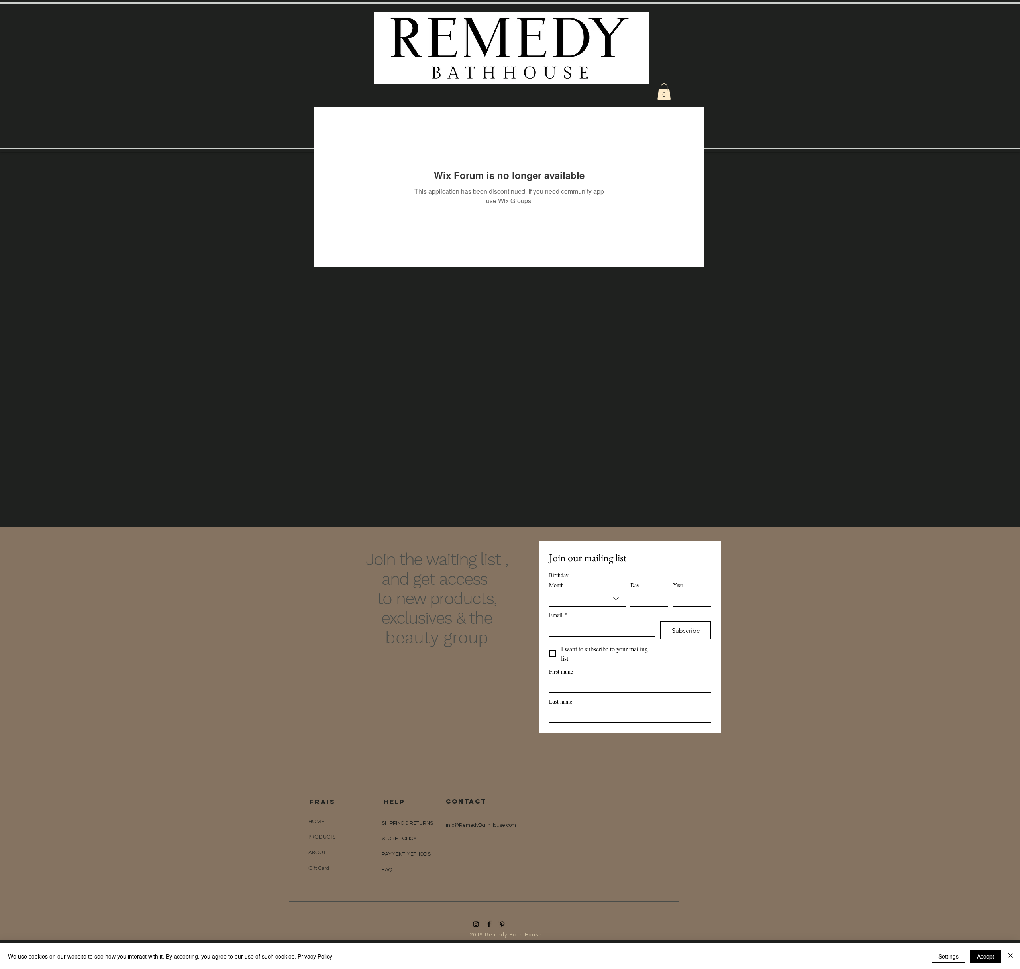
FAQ (387, 870)
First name (561, 671)
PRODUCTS (321, 837)
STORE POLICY (400, 838)
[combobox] (587, 599)
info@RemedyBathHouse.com (481, 825)
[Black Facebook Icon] (489, 924)
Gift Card (318, 868)
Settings (948, 956)
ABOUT (317, 852)
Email (558, 614)
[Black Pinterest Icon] (502, 924)
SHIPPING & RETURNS (407, 823)
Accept (985, 956)
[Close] (1010, 956)
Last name (560, 701)
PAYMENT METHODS (406, 854)
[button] (664, 91)
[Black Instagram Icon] (476, 924)
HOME (316, 821)
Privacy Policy (315, 956)
